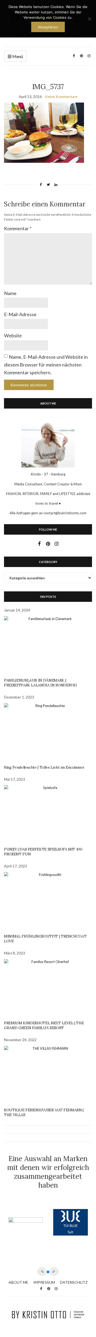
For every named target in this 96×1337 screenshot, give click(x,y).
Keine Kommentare (61, 96)
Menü (17, 56)
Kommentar (17, 228)
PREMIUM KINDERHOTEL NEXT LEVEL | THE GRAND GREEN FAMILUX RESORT (44, 1025)
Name (10, 293)
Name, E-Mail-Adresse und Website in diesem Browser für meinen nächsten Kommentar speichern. (46, 365)
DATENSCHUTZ (74, 1282)
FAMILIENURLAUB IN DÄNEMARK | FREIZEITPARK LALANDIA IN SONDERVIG (40, 683)
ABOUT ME (18, 1282)
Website (13, 335)
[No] (89, 18)
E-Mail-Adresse (20, 314)
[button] (48, 1272)
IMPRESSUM (44, 1282)
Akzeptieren (48, 27)
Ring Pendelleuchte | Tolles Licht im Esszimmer (44, 767)
